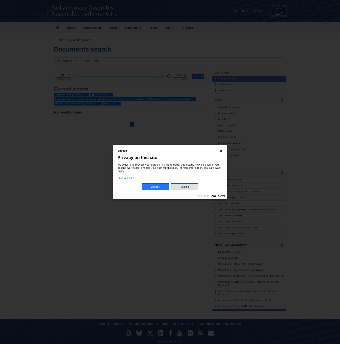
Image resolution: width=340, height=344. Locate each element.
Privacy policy (126, 178)
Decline (184, 186)
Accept (155, 186)
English (122, 150)
